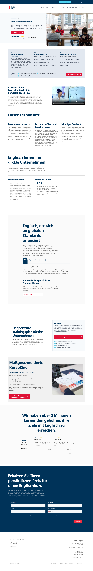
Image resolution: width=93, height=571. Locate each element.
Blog (83, 7)
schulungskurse (13, 18)
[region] (52, 443)
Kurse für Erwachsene (15, 537)
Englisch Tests (70, 7)
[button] (31, 443)
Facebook (75, 557)
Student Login (79, 2)
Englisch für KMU (14, 546)
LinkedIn (80, 557)
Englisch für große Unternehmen (14, 542)
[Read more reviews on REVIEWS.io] (24, 448)
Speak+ (63, 7)
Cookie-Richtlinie (78, 563)
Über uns (77, 7)
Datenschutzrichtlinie (69, 563)
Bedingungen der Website (57, 563)
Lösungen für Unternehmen (17, 539)
